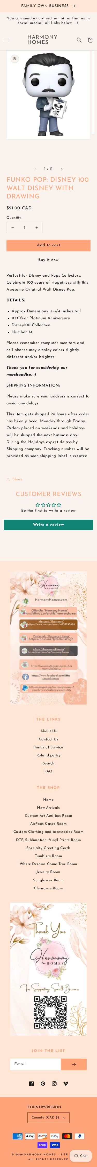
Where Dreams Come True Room (48, 864)
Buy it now (48, 260)
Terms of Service (48, 747)
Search (49, 763)
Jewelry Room (48, 872)
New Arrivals (48, 808)
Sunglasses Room (48, 880)
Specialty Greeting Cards (48, 848)
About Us (48, 731)
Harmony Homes (40, 1154)
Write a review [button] (48, 525)
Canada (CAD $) (45, 1117)
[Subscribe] (74, 1064)
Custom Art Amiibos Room (48, 816)
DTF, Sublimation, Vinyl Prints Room (48, 840)
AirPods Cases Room (48, 824)
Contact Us (48, 739)
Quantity (13, 217)
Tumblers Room (48, 856)
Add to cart (48, 245)
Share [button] (17, 479)
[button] (6, 40)
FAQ (48, 771)
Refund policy (48, 755)
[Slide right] (61, 169)
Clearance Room (48, 888)
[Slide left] (35, 169)
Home (48, 800)
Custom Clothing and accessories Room (48, 832)
